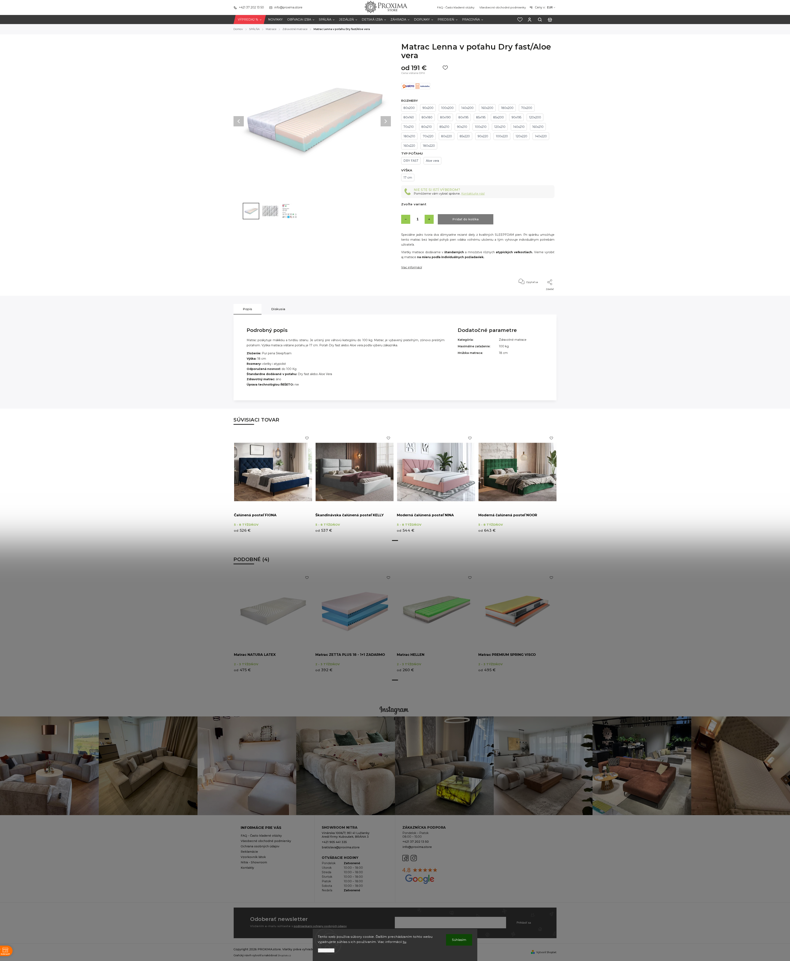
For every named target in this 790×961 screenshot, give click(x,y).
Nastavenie (326, 950)
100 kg (504, 346)
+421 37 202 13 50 (415, 841)
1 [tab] (395, 540)
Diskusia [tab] (278, 309)
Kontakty (247, 868)
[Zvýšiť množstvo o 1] (429, 219)
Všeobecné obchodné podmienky (502, 7)
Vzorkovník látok (253, 857)
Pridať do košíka (465, 219)
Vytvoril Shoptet (546, 952)
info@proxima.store (417, 847)
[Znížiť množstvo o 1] (405, 219)
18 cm (503, 353)
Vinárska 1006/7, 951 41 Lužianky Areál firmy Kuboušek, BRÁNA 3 (345, 835)
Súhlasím (459, 940)
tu (404, 942)
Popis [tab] (247, 309)
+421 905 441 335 (334, 842)
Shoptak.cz (284, 955)
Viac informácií (411, 267)
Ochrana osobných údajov (260, 846)
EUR (550, 7)
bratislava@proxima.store (341, 847)
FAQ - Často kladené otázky (455, 7)
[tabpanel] (273, 485)
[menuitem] (250, 19)
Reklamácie (249, 852)
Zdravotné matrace (512, 340)
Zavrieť (541, 294)
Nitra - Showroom (254, 862)
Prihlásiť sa (524, 922)
